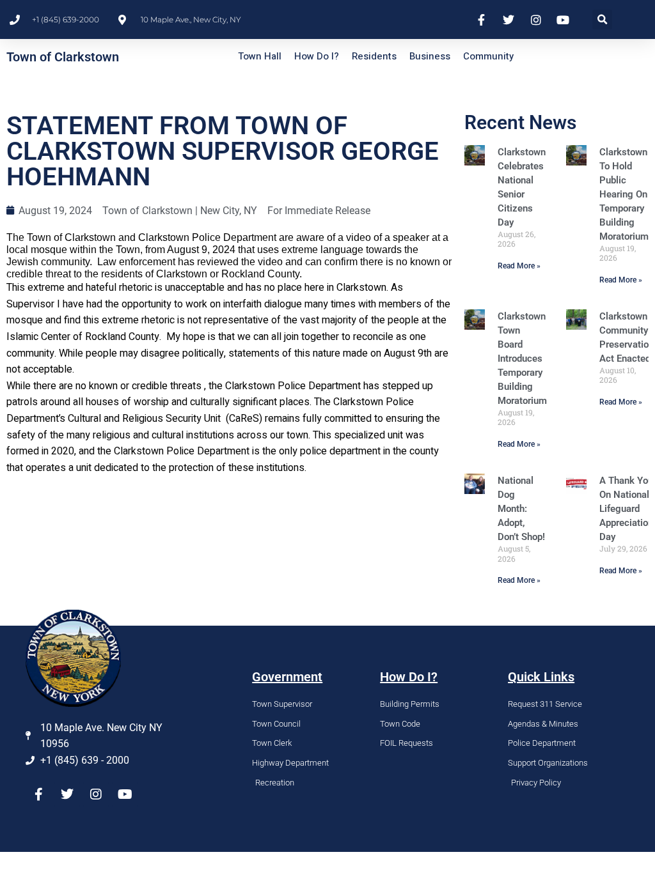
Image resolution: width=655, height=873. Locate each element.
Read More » (519, 265)
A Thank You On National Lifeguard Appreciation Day (626, 509)
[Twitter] (67, 794)
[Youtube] (125, 794)
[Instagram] (96, 794)
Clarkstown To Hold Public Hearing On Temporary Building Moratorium (624, 194)
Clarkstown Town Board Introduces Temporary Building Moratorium (522, 358)
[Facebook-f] (38, 794)
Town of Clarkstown (62, 57)
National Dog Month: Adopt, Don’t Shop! (521, 509)
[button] (602, 19)
